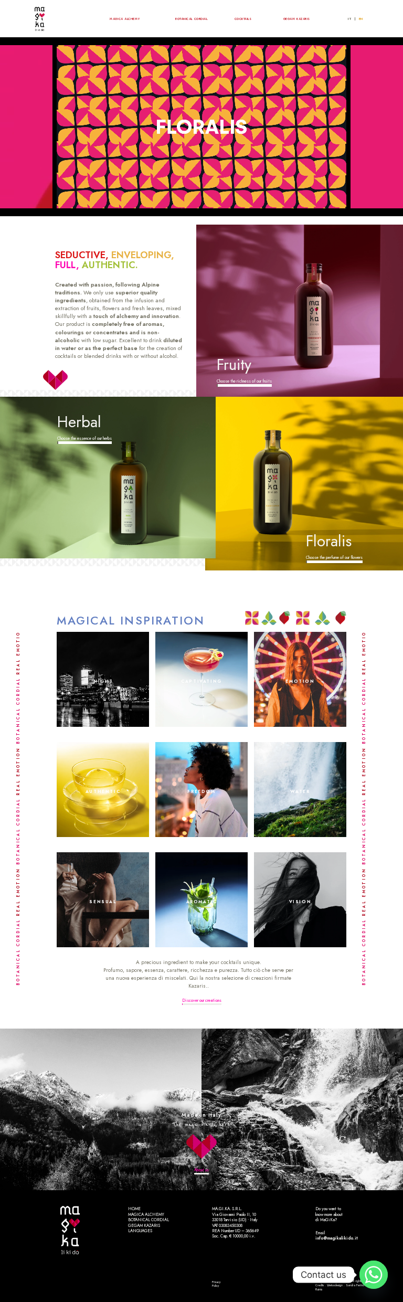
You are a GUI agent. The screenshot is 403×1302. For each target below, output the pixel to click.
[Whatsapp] (373, 1275)
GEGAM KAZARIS (296, 19)
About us (201, 1170)
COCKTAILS (243, 19)
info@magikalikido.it (336, 1238)
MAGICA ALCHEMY (125, 19)
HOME (134, 1208)
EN (361, 18)
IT (349, 18)
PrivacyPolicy (216, 1284)
